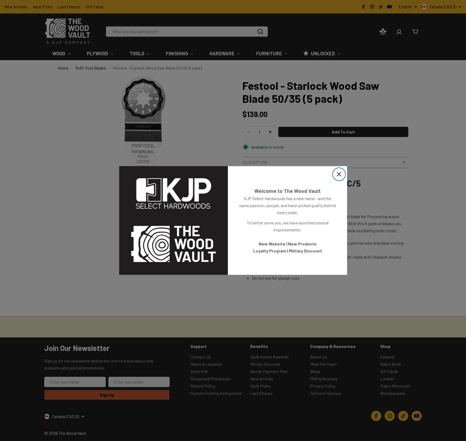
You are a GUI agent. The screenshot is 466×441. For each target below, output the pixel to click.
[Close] (339, 174)
